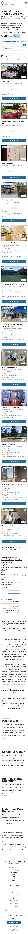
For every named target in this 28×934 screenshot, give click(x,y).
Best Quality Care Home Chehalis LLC (13, 284)
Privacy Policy (14, 896)
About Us (14, 874)
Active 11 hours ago (8, 268)
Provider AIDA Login (14, 894)
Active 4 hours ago (8, 105)
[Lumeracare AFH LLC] (14, 233)
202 (14, 550)
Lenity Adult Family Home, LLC (11, 407)
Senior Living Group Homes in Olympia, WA (9, 606)
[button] (26, 3)
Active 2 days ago (8, 428)
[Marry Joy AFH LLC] (14, 516)
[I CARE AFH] (14, 71)
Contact (13, 98)
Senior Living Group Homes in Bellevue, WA (10, 601)
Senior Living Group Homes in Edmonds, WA (10, 610)
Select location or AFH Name (13, 42)
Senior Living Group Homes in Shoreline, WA (10, 604)
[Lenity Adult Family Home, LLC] (14, 398)
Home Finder (14, 890)
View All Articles (14, 592)
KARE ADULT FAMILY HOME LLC (12, 484)
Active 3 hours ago (8, 65)
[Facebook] (10, 930)
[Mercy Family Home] (14, 190)
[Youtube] (12, 930)
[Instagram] (15, 930)
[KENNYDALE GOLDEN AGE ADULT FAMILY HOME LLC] (14, 314)
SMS (17, 885)
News (14, 878)
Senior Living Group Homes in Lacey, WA (9, 608)
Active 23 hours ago (8, 308)
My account (14, 892)
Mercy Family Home (8, 200)
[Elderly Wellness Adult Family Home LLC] (14, 111)
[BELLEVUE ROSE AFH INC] (14, 153)
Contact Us (14, 880)
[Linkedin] (18, 930)
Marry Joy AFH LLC (8, 526)
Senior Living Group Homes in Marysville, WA (10, 603)
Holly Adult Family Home (9, 367)
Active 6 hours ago (8, 147)
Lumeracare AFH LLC (8, 243)
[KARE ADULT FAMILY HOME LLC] (14, 474)
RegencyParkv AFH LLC (9, 444)
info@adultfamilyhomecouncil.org (14, 910)
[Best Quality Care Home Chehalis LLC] (14, 274)
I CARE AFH (5, 81)
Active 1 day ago (8, 351)
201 (11, 550)
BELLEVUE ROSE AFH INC (10, 163)
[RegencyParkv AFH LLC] (14, 434)
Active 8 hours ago (8, 184)
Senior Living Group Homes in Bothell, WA (9, 612)
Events (14, 876)
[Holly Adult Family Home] (14, 357)
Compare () (22, 60)
